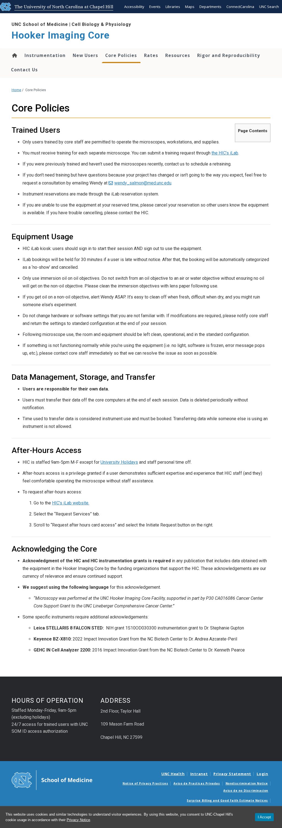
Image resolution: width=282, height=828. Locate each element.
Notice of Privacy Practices (145, 783)
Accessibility (134, 6)
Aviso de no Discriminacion (245, 790)
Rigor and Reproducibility (228, 55)
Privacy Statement (232, 773)
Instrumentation (45, 55)
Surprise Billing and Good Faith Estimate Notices (227, 800)
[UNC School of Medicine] (52, 779)
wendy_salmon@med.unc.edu (142, 183)
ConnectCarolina (240, 6)
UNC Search (269, 6)
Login (262, 773)
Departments (210, 6)
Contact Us (24, 70)
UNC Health (173, 773)
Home (14, 55)
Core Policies (121, 55)
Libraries (173, 6)
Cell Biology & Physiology (101, 24)
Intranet (199, 773)
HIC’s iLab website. (70, 503)
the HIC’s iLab (225, 153)
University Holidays (119, 462)
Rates (151, 55)
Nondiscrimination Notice (247, 783)
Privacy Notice (78, 820)
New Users (85, 55)
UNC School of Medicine (40, 24)
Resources (177, 55)
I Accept (264, 817)
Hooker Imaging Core (61, 35)
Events (155, 6)
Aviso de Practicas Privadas (196, 783)
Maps (189, 6)
